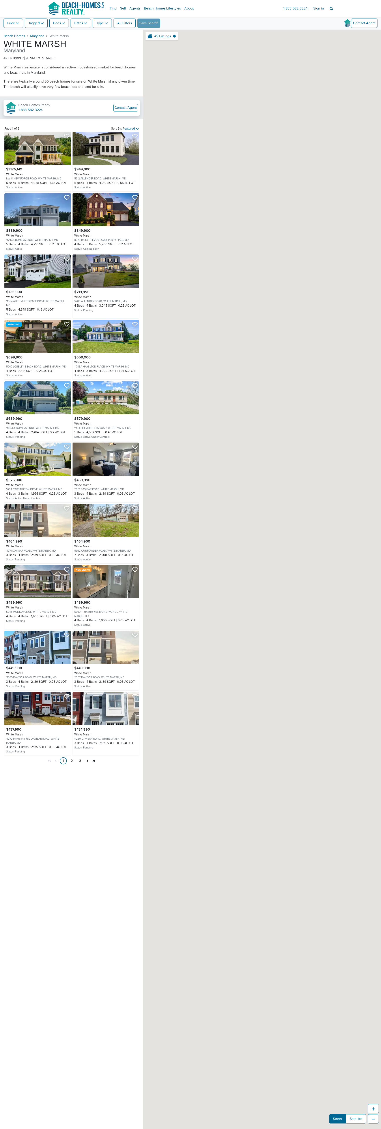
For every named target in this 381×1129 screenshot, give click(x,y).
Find (113, 8)
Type (100, 23)
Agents (134, 8)
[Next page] (87, 760)
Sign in (318, 8)
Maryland (37, 36)
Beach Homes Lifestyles (162, 8)
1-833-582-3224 (295, 8)
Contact (364, 23)
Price (11, 23)
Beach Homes (14, 36)
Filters (124, 23)
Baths (78, 23)
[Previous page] (56, 760)
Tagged (34, 23)
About (189, 8)
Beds (57, 23)
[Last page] (94, 760)
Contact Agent (125, 108)
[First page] (49, 760)
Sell (123, 8)
